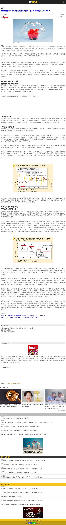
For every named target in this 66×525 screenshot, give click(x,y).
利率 (8, 383)
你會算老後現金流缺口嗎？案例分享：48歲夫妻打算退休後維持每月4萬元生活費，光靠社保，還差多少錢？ (55, 406)
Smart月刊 (5, 18)
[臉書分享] (30, 523)
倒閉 (18, 383)
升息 (5, 383)
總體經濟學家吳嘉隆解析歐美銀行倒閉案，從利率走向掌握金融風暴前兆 (25, 11)
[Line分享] (34, 523)
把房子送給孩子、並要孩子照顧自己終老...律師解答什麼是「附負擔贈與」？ (10, 405)
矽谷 (20, 383)
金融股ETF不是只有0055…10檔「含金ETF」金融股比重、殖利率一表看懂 (19, 317)
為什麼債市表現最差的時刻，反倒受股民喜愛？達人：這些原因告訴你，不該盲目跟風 (23, 315)
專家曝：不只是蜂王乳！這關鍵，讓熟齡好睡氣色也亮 (32, 405)
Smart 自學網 (7, 367)
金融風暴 (14, 383)
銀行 (10, 383)
